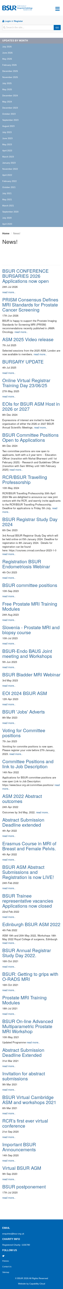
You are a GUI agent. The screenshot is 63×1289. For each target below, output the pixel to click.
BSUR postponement (24, 1186)
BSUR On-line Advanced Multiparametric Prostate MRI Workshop (27, 1026)
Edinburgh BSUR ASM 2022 (31, 924)
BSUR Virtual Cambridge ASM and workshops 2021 (29, 1099)
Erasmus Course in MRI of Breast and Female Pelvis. (29, 846)
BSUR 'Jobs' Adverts (23, 711)
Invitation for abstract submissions (23, 1076)
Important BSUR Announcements (19, 1147)
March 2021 (8, 205)
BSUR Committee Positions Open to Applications (30, 437)
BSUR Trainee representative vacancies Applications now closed (27, 900)
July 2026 (7, 46)
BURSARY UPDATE (23, 361)
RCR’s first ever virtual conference (25, 1123)
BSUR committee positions (29, 585)
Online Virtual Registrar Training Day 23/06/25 (26, 383)
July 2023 (7, 132)
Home (5, 233)
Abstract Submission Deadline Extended (23, 1052)
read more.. (8, 292)
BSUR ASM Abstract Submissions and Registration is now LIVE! (28, 872)
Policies (5, 1261)
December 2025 (10, 71)
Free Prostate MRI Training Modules (29, 606)
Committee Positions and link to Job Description (28, 764)
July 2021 (7, 193)
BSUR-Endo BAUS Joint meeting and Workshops (27, 653)
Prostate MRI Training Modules (24, 1000)
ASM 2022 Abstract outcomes (22, 798)
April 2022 (7, 175)
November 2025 (10, 77)
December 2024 (10, 95)
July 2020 (7, 218)
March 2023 (8, 156)
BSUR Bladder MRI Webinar (31, 674)
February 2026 (9, 65)
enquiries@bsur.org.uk (13, 1233)
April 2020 (7, 224)
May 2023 (7, 144)
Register (18, 21)
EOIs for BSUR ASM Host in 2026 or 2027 (31, 406)
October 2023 (9, 114)
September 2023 (10, 120)
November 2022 (10, 169)
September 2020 (10, 211)
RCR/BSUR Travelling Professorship (24, 479)
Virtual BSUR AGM (21, 1168)
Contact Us (6, 1267)
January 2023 (9, 163)
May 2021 (7, 199)
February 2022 (9, 181)
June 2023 (7, 138)
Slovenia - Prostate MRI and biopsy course (31, 630)
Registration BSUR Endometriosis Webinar (26, 564)
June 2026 (7, 53)
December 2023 (10, 108)
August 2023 (8, 126)
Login (7, 21)
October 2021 (9, 187)
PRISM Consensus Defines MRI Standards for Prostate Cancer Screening (30, 304)
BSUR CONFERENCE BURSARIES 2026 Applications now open (25, 275)
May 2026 (7, 59)
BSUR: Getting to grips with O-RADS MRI (30, 976)
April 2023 (7, 150)
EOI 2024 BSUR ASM (24, 693)
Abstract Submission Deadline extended (23, 822)
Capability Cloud (37, 1283)
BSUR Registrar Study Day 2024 (29, 521)
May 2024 (7, 101)
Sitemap (5, 1272)
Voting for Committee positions (23, 733)
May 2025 (7, 89)
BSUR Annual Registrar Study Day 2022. (26, 953)
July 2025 (7, 83)
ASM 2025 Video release (28, 339)
